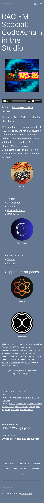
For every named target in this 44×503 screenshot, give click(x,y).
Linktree (11, 263)
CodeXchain (35, 130)
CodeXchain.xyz (16, 255)
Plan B (27, 362)
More (11, 121)
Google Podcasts (16, 210)
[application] (22, 101)
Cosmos (18, 397)
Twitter (11, 199)
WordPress (26, 493)
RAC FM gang (18, 347)
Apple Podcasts (22, 117)
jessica (24, 146)
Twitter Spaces (26, 409)
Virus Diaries (14, 362)
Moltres (15, 146)
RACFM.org (13, 214)
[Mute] (33, 101)
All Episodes (13, 202)
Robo (31, 142)
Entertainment (8, 406)
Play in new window (22, 107)
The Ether (6, 400)
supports (16, 374)
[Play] (4, 101)
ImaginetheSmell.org (10, 350)
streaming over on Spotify (13, 356)
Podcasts (27, 397)
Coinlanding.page (11, 149)
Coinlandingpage (34, 403)
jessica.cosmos (21, 406)
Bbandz (6, 146)
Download (7, 111)
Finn (3, 347)
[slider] (38, 101)
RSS (4, 121)
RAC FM (6, 130)
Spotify (36, 117)
